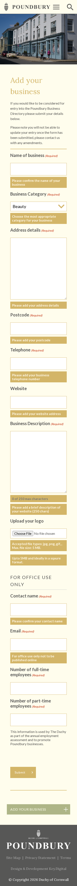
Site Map (13, 858)
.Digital (57, 868)
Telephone (27, 349)
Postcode (26, 314)
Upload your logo (27, 520)
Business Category (35, 193)
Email (22, 630)
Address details (32, 230)
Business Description (36, 423)
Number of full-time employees (29, 672)
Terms (65, 858)
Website (18, 388)
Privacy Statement (40, 858)
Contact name (30, 595)
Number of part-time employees (30, 703)
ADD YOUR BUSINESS (28, 809)
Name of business (34, 155)
